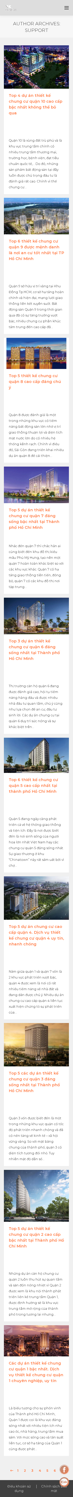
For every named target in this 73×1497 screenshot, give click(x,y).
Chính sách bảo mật (54, 1489)
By (18, 129)
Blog (13, 534)
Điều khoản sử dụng (19, 1489)
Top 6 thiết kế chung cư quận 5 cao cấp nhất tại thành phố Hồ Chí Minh (33, 785)
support (36, 30)
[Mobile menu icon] (66, 7)
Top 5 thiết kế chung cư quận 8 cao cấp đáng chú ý (35, 381)
